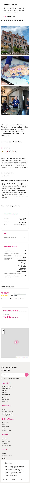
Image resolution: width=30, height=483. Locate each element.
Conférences (5, 443)
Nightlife (4, 392)
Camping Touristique (7, 415)
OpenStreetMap (25, 357)
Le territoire (5, 401)
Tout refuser (6, 479)
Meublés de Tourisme (7, 411)
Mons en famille (6, 399)
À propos (4, 453)
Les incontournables (7, 386)
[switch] (5, 16)
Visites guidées (6, 441)
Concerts (4, 439)
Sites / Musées (6, 388)
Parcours (4, 396)
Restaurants (5, 422)
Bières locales (5, 426)
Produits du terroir (6, 430)
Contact (4, 458)
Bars (3, 424)
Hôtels (3, 409)
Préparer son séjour (7, 455)
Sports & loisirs (6, 394)
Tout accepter (24, 479)
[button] (16, 342)
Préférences (15, 479)
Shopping (4, 390)
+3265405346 (22, 222)
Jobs (3, 457)
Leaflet (18, 357)
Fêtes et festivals (6, 445)
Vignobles (4, 428)
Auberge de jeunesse (7, 413)
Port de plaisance (6, 397)
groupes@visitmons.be (20, 224)
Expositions (5, 438)
